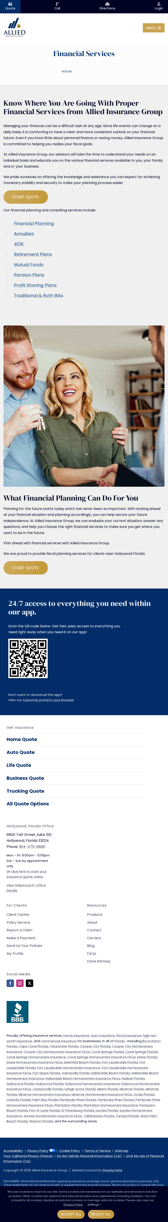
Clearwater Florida (64, 1046)
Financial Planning (34, 223)
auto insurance (103, 1035)
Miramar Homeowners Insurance (44, 1094)
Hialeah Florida (133, 1078)
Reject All (101, 1214)
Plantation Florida (68, 1105)
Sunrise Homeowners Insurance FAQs (53, 1116)
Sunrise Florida (106, 1110)
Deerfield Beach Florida (82, 1062)
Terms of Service (97, 1151)
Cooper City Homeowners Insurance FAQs (57, 1052)
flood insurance (128, 1035)
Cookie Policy (69, 1151)
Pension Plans (29, 275)
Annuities (24, 234)
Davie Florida (147, 1057)
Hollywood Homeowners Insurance (92, 1084)
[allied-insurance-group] (14, 18)
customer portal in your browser (48, 700)
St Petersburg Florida (77, 1110)
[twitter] (29, 983)
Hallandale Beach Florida (110, 1073)
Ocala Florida (143, 1094)
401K (19, 244)
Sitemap (121, 1151)
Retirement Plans (33, 254)
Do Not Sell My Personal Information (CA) (89, 1156)
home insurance (76, 1035)
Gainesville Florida (76, 1073)
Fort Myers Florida (46, 1073)
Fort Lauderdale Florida (120, 1062)
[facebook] (10, 983)
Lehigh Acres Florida (80, 1089)
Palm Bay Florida (45, 1100)
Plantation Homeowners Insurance (111, 1105)
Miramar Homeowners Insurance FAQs (102, 1094)
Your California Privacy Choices (28, 1156)
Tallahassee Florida (99, 1116)
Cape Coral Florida (33, 1046)
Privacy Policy (37, 1151)
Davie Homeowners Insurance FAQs (35, 1062)
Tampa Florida (127, 1116)
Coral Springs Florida (107, 1052)
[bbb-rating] (17, 1002)
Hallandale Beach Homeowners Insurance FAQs (83, 1078)
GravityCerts (112, 1170)
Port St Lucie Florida (44, 1110)
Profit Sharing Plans (35, 285)
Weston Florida (41, 1121)
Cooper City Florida (95, 1046)
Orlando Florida (19, 1100)
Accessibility (13, 1151)
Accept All (71, 1214)
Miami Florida (107, 1089)
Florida (119, 1041)
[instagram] (20, 983)
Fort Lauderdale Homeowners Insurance (68, 1068)
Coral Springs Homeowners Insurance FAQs (101, 1057)
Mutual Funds (29, 265)
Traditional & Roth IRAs (38, 295)
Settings (94, 1205)
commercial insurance (59, 1041)
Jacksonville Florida (48, 1089)
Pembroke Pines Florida (78, 1100)
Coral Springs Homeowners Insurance (36, 1057)
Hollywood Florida (20, 1084)
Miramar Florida (132, 1089)
